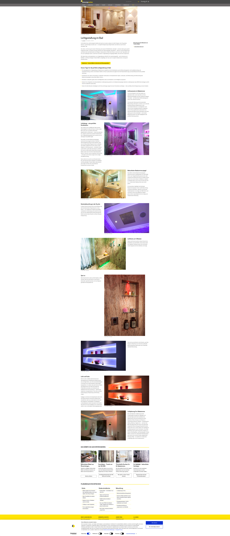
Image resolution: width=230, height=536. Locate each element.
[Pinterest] (146, 1)
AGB (134, 519)
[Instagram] (148, 1)
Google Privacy (119, 529)
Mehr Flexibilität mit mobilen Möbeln (89, 497)
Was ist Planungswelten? (85, 519)
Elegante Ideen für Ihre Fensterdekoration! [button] (141, 475)
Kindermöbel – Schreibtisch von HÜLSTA (106, 491)
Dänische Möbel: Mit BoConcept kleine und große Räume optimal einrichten (124, 497)
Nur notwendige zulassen (154, 526)
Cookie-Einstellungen (130, 533)
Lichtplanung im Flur (121, 490)
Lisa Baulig (83, 40)
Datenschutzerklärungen (109, 529)
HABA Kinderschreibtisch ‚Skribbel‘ (105, 499)
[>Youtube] (144, 1)
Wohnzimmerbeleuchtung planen (124, 493)
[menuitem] (133, 5)
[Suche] (138, 2)
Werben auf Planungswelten (103, 519)
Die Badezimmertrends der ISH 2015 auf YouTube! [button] (106, 475)
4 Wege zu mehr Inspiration (88, 504)
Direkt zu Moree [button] (88, 476)
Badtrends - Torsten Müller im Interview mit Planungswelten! (95, 63)
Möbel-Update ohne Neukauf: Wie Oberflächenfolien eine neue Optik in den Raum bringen (90, 492)
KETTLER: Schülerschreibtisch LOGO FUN (106, 509)
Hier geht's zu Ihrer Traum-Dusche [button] (124, 475)
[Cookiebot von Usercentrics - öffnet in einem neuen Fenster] (73, 534)
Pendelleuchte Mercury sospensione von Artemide (122, 506)
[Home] (87, 2)
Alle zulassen (154, 522)
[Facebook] (141, 1)
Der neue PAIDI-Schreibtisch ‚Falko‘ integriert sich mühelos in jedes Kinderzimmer (106, 504)
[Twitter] (143, 1)
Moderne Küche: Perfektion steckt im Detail (88, 501)
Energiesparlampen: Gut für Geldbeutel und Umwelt (122, 502)
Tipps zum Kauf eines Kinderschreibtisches (104, 495)
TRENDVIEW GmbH (120, 519)
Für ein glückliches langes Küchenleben (88, 508)
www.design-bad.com (139, 46)
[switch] (100, 534)
